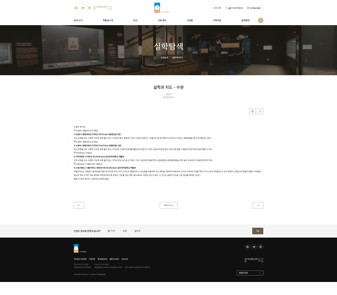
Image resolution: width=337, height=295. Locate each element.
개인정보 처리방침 (80, 259)
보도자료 (125, 259)
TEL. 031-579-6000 (81, 264)
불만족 (137, 231)
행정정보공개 (102, 259)
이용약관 (92, 259)
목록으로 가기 (168, 205)
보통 (125, 231)
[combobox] (250, 273)
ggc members (235, 7)
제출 (257, 231)
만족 (113, 231)
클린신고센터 (114, 259)
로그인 (218, 7)
